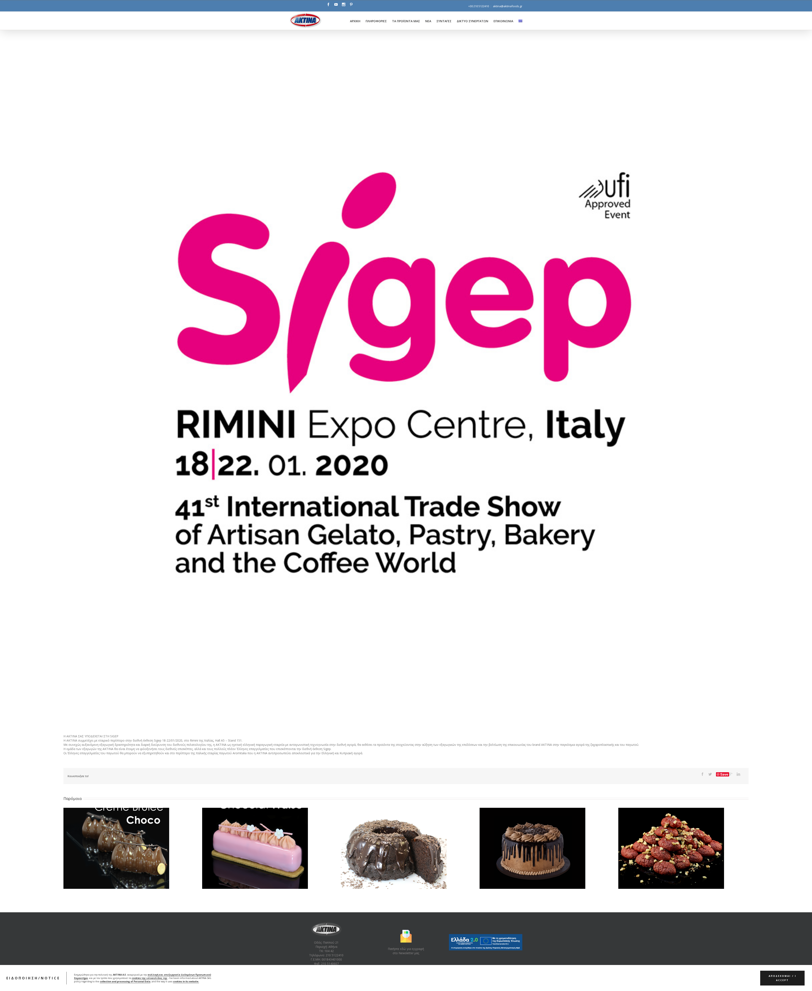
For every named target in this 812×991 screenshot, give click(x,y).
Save (724, 774)
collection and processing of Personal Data (125, 981)
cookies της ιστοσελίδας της (149, 978)
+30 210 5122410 (478, 6)
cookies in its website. (186, 981)
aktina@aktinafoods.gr (507, 6)
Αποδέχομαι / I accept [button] (782, 978)
